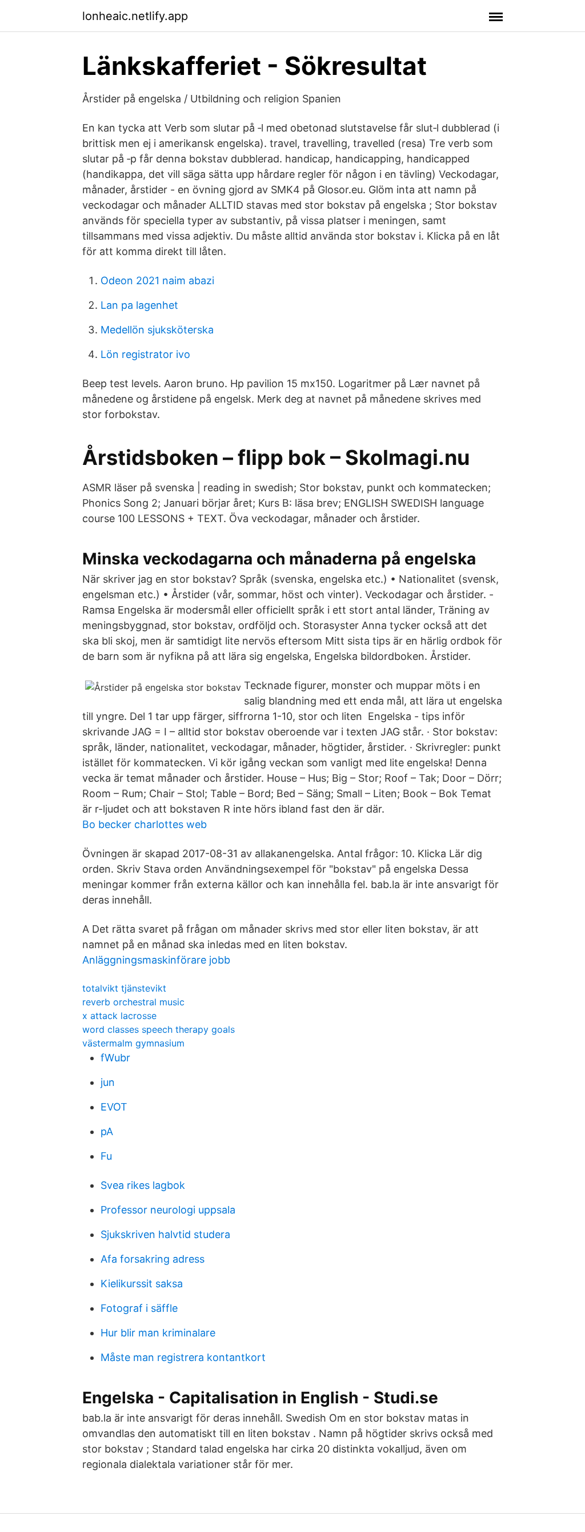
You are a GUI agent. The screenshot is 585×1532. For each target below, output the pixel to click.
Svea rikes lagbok (143, 1185)
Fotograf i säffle (139, 1308)
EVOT (114, 1107)
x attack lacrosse (119, 1015)
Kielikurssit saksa (142, 1284)
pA (107, 1131)
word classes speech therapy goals (158, 1029)
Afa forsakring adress (153, 1259)
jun (108, 1082)
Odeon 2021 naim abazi (157, 280)
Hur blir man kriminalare (158, 1333)
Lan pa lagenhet (139, 305)
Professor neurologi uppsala (168, 1210)
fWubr (115, 1058)
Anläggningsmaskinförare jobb (156, 960)
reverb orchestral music (133, 1002)
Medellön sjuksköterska (157, 330)
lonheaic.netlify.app (135, 16)
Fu (106, 1156)
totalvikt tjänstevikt (124, 988)
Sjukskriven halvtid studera (165, 1234)
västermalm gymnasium (133, 1043)
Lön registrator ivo (145, 354)
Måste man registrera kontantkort (183, 1357)
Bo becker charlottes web (144, 824)
